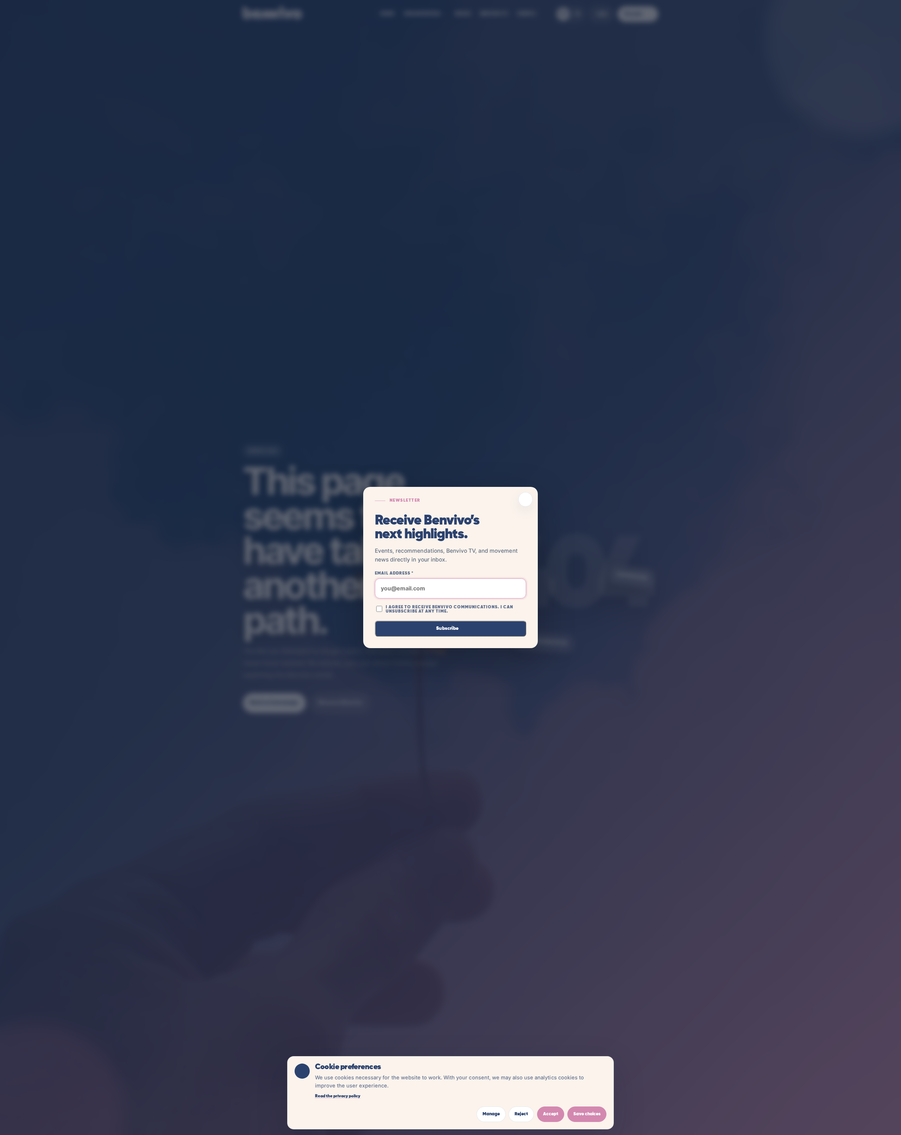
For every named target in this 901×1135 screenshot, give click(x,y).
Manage (491, 1114)
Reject (521, 1114)
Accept (550, 1114)
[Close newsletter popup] (525, 499)
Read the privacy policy (338, 1096)
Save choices (586, 1114)
